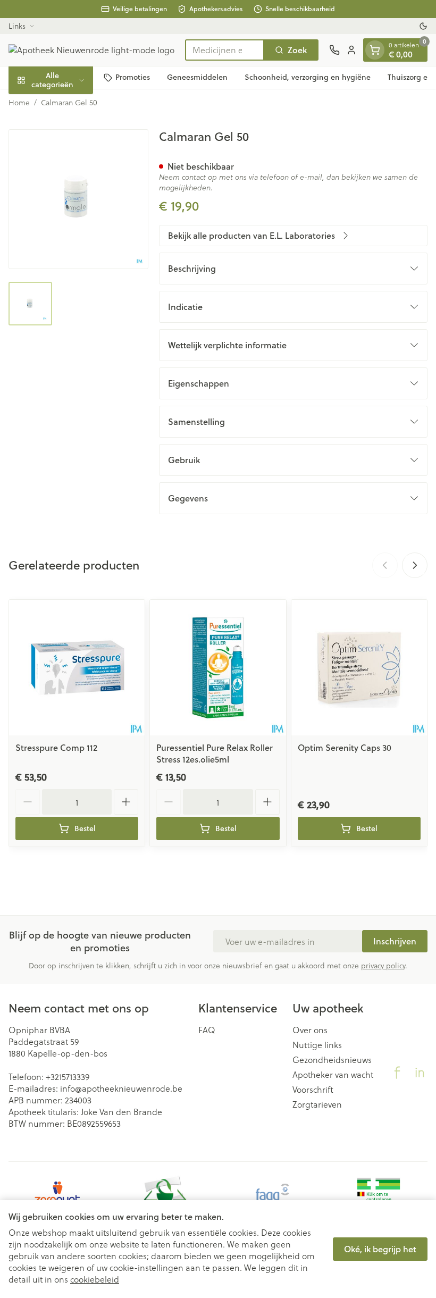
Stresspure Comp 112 (56, 747)
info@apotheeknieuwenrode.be (121, 1088)
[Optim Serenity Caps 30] (359, 667)
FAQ (206, 1030)
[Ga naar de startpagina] (91, 50)
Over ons (310, 1030)
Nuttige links (317, 1045)
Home (19, 102)
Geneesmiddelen (197, 77)
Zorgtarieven (317, 1104)
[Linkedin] (419, 1073)
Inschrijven (394, 941)
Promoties (132, 77)
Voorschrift (312, 1089)
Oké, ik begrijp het (380, 1249)
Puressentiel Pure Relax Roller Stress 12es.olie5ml (214, 753)
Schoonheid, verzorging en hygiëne (308, 77)
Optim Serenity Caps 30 (344, 747)
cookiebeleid (94, 1279)
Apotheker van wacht (332, 1075)
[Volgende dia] (414, 565)
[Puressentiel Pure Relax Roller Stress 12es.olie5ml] (218, 667)
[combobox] (224, 50)
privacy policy (383, 965)
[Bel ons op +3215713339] (334, 50)
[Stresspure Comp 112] (77, 667)
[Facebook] (397, 1073)
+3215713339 (67, 1076)
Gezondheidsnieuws (332, 1060)
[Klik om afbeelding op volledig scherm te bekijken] (78, 199)
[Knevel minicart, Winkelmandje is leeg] (374, 50)
